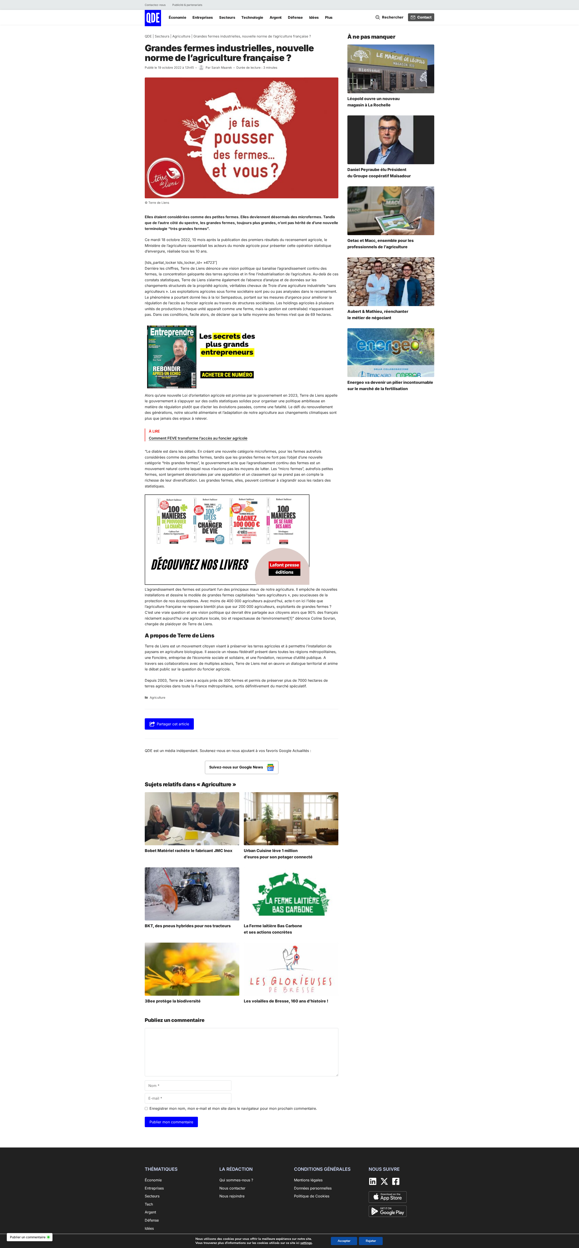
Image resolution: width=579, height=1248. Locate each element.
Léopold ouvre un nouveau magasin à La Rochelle (373, 101)
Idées (314, 17)
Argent (276, 17)
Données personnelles (313, 1188)
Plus (328, 17)
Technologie (252, 17)
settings (306, 1243)
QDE (148, 36)
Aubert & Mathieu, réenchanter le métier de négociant (377, 314)
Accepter (344, 1241)
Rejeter (371, 1241)
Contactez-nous (155, 5)
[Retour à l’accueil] (153, 17)
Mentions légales (308, 1180)
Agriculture (181, 36)
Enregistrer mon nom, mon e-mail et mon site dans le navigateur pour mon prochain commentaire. (233, 1108)
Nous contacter (232, 1188)
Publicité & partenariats (187, 5)
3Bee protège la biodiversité (173, 1001)
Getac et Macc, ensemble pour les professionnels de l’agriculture (380, 243)
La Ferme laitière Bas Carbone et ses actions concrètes (273, 928)
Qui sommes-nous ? (236, 1180)
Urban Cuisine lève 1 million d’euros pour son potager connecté (278, 853)
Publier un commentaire (27, 1237)
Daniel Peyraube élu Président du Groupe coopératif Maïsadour (379, 172)
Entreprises (202, 17)
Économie (177, 17)
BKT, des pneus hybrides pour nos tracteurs (188, 925)
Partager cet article (173, 724)
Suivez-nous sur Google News (236, 767)
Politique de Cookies (311, 1196)
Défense (295, 17)
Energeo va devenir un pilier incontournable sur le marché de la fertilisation (390, 385)
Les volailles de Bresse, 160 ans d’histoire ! (286, 1001)
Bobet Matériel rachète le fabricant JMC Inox (188, 850)
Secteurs (227, 17)
